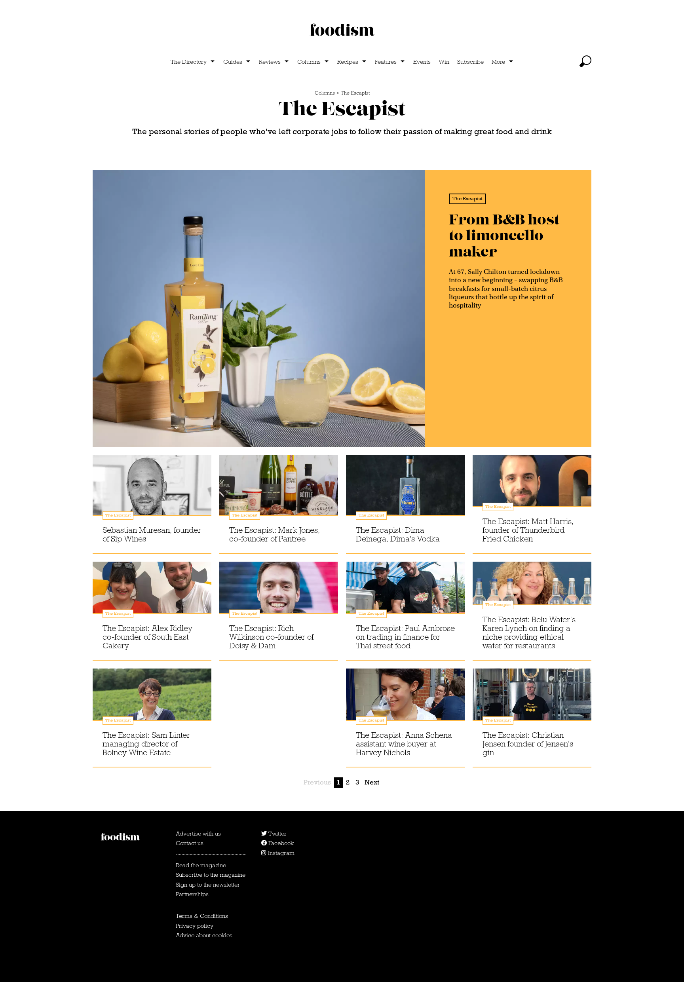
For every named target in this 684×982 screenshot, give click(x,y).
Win (444, 61)
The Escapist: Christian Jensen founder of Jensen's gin (528, 743)
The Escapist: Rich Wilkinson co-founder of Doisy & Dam (271, 636)
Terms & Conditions (202, 915)
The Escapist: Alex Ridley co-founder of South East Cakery (147, 636)
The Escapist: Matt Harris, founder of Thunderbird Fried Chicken (528, 530)
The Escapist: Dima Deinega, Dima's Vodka (398, 534)
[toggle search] (585, 61)
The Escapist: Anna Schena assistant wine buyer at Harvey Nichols (404, 743)
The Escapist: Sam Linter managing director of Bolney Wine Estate (146, 743)
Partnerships (192, 894)
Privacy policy (194, 925)
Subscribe (470, 61)
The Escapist (355, 93)
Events (422, 61)
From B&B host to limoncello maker (504, 236)
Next (372, 782)
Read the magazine (201, 865)
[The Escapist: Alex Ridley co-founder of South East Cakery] (152, 595)
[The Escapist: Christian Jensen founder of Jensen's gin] (532, 702)
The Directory (189, 61)
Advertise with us (198, 833)
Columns (309, 61)
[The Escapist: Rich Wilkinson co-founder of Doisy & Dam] (278, 595)
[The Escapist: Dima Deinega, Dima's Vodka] (405, 488)
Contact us (189, 843)
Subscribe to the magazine (210, 874)
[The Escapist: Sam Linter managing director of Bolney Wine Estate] (152, 702)
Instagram (280, 853)
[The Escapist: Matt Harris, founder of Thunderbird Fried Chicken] (532, 488)
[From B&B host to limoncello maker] (259, 308)
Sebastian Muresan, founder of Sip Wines (152, 534)
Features (386, 61)
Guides (232, 61)
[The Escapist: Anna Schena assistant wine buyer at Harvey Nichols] (405, 702)
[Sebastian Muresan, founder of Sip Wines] (152, 488)
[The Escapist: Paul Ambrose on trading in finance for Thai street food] (405, 595)
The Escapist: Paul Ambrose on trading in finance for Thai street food (405, 636)
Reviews (270, 61)
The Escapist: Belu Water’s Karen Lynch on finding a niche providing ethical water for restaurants (529, 632)
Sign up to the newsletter (208, 884)
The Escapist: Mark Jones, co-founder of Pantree (274, 534)
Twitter (277, 833)
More (498, 61)
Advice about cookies (204, 935)
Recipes (347, 61)
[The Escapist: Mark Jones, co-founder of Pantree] (278, 488)
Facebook (280, 843)
